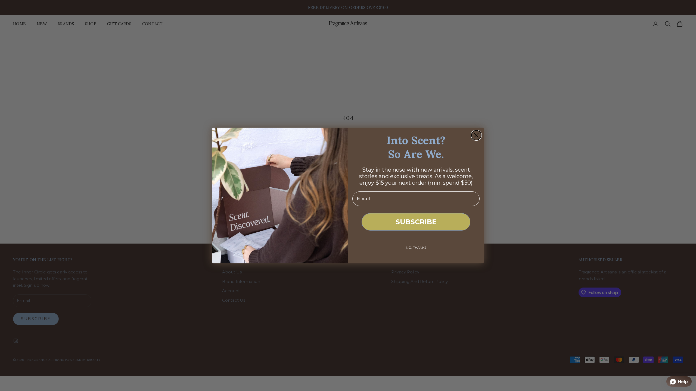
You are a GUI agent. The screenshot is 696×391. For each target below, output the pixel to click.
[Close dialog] (476, 135)
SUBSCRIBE (416, 222)
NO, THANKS (416, 247)
